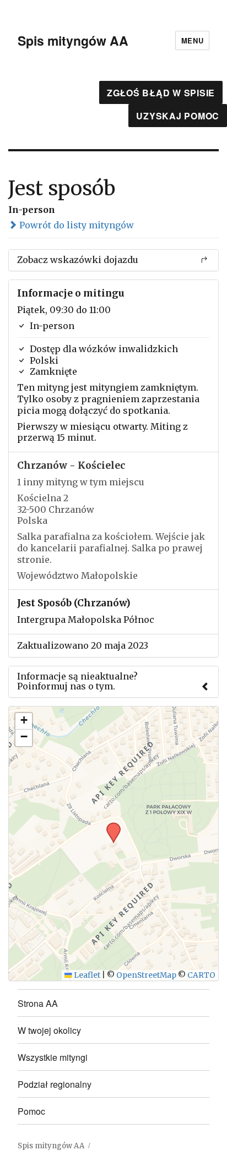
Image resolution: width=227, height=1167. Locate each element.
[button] (109, 826)
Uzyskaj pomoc (177, 115)
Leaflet (86, 975)
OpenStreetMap (146, 975)
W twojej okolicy (49, 1030)
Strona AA (38, 1003)
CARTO (201, 975)
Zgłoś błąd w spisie (161, 92)
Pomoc (31, 1111)
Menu (192, 40)
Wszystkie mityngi (53, 1057)
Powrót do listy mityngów (75, 225)
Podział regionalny (54, 1084)
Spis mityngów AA (73, 40)
